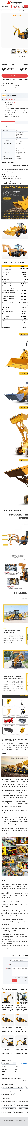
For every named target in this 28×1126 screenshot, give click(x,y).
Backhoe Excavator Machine (9, 1108)
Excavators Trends (18, 1112)
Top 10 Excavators (7, 1112)
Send (14, 980)
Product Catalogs (22, 1063)
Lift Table (3, 1072)
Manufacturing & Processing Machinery (13, 10)
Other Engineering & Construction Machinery (13, 1091)
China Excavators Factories (9, 1101)
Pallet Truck (4, 1069)
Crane (16, 1072)
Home (2, 10)
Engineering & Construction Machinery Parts (13, 1087)
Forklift (3, 1066)
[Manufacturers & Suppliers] (14, 2)
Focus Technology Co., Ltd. (18, 1120)
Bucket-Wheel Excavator (8, 1094)
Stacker (17, 1069)
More (2, 1115)
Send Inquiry (14, 76)
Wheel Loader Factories (8, 1105)
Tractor (16, 1066)
